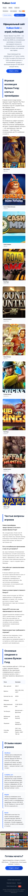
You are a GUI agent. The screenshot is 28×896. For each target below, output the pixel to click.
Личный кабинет (7, 15)
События (17, 7)
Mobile (10, 7)
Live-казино (13, 11)
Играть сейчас (14, 71)
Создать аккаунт (20, 15)
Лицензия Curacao (11, 883)
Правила (19, 883)
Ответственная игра (11, 886)
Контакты (5, 11)
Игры (21, 11)
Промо (4, 7)
